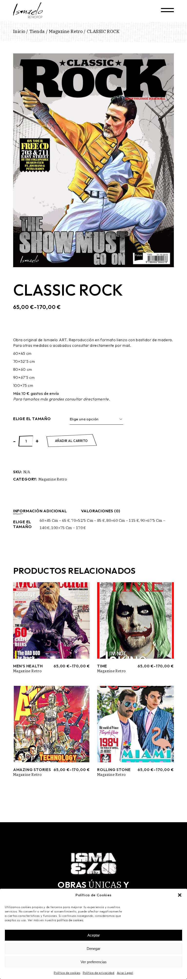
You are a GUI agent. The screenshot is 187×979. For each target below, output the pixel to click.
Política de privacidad (98, 973)
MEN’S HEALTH (28, 666)
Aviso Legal (125, 973)
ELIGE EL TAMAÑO (32, 418)
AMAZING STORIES (32, 769)
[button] (179, 895)
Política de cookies (67, 973)
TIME (102, 666)
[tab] (40, 510)
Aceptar (93, 935)
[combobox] (96, 419)
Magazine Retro (52, 479)
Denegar (93, 948)
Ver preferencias (94, 962)
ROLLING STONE (114, 769)
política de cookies (70, 920)
